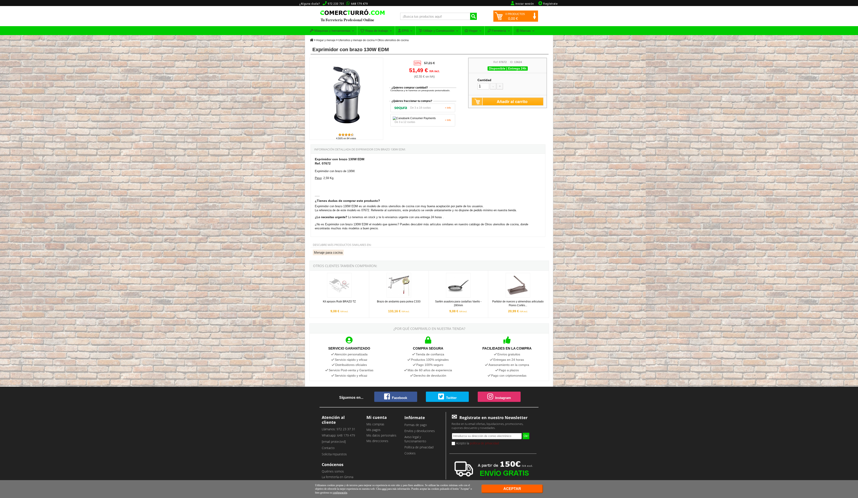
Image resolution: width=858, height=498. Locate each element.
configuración (340, 492)
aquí (384, 488)
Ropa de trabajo (376, 30)
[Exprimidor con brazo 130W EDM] (346, 130)
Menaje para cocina (328, 252)
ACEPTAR (512, 489)
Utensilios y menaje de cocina (356, 40)
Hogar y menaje (326, 40)
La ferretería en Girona (337, 477)
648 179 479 (359, 3)
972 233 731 (336, 3)
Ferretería (498, 30)
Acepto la (477, 443)
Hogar (473, 30)
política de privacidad (484, 443)
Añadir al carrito (512, 101)
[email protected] (334, 441)
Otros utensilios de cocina (393, 40)
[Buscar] (473, 16)
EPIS (405, 30)
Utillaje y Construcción (438, 30)
